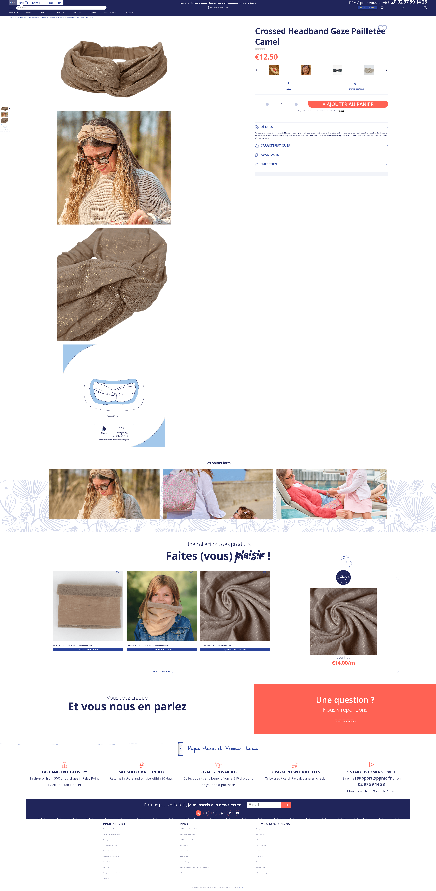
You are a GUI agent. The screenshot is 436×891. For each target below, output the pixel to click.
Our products (21, 18)
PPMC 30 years (110, 12)
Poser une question (345, 721)
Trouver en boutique (354, 89)
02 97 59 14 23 (371, 784)
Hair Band (44, 18)
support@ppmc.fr (374, 778)
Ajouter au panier (350, 104)
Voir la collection (161, 671)
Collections (77, 12)
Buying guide (128, 12)
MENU (11, 9)
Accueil (12, 18)
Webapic (241, 887)
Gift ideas (92, 12)
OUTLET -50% (59, 12)
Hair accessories (33, 18)
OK (286, 805)
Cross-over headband (57, 18)
